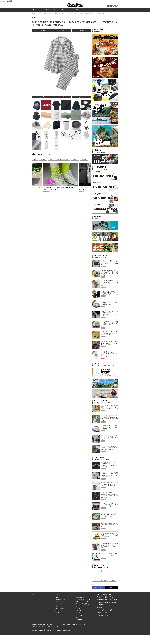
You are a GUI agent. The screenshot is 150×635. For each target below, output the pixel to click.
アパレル (43, 159)
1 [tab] (59, 195)
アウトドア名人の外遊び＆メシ (84, 603)
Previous (34, 174)
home (33, 10)
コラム (54, 9)
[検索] (116, 10)
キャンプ (97, 571)
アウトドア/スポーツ (60, 603)
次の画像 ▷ (81, 30)
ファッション (58, 605)
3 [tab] (64, 195)
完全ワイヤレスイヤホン (100, 580)
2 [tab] (61, 195)
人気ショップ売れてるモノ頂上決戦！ (59, 159)
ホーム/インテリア (59, 608)
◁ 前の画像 (61, 30)
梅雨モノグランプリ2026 (82, 601)
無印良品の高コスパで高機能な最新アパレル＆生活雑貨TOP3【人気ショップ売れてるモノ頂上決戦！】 (68, 13)
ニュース (39, 9)
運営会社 (99, 607)
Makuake (107, 574)
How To (61, 9)
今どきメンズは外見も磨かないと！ (85, 605)
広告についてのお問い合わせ (105, 615)
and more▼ (85, 9)
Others (56, 614)
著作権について (101, 605)
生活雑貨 (84, 159)
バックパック (98, 577)
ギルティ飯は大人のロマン (83, 599)
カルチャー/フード (59, 612)
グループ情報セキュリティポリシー (107, 599)
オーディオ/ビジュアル (60, 599)
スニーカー (97, 574)
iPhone (112, 580)
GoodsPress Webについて (104, 594)
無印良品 (75, 159)
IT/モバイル (58, 597)
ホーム (33, 13)
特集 (77, 9)
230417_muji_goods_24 (99, 13)
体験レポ (47, 9)
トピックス (69, 9)
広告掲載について (102, 612)
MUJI (35, 159)
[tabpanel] (61, 177)
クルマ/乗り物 (58, 601)
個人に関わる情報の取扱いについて (107, 597)
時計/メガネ (58, 606)
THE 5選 (78, 606)
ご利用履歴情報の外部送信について (107, 602)
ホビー (56, 610)
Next (87, 174)
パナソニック (107, 571)
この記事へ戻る (41, 30)
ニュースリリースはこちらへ (105, 610)
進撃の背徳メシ (80, 597)
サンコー (97, 583)
